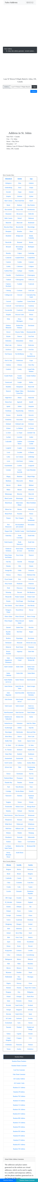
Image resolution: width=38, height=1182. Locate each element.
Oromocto (31, 570)
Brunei (19, 874)
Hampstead (19, 386)
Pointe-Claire (31, 597)
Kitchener (31, 424)
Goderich (8, 369)
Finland (8, 911)
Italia (8, 937)
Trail (8, 787)
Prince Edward (19, 616)
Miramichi (31, 489)
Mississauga (8, 494)
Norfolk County (19, 531)
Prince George (31, 616)
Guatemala (19, 920)
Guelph (19, 382)
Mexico (8, 968)
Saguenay (19, 651)
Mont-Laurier (8, 498)
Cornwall (8, 306)
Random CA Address (19, 1105)
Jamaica (30, 937)
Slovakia (30, 1009)
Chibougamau (20, 279)
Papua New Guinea (30, 987)
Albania (8, 865)
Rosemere (31, 647)
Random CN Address (19, 1122)
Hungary (19, 924)
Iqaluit (8, 406)
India (8, 928)
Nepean (8, 518)
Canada (19, 878)
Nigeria (8, 983)
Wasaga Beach (31, 806)
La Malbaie (19, 428)
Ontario (31, 566)
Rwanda (8, 1005)
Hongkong (9, 924)
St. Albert (8, 745)
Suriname (19, 1018)
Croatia (9, 887)
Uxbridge (8, 791)
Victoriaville (8, 806)
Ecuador (19, 898)
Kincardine (20, 419)
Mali (8, 963)
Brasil (8, 874)
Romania (18, 1001)
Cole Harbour (31, 841)
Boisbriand (31, 222)
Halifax (31, 382)
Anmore (31, 192)
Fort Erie (31, 349)
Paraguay (8, 992)
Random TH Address (19, 1149)
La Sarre (8, 432)
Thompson (20, 778)
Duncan (19, 336)
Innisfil (31, 402)
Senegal (8, 1009)
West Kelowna (8, 815)
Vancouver (8, 795)
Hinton (20, 397)
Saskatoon (19, 723)
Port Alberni (8, 605)
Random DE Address (19, 1131)
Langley (19, 448)
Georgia (8, 915)
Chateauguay (31, 275)
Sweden (30, 1018)
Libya (8, 955)
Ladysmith (8, 441)
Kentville (19, 415)
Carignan (31, 266)
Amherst (31, 183)
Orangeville (8, 570)
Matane (31, 481)
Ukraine (30, 1033)
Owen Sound (8, 579)
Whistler (31, 819)
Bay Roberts (31, 205)
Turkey (9, 1033)
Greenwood (8, 382)
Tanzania (8, 1027)
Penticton (31, 583)
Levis (8, 461)
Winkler (19, 833)
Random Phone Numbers (19, 1061)
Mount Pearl (8, 513)
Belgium (8, 869)
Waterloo (8, 811)
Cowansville (8, 310)
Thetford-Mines (8, 778)
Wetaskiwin (8, 819)
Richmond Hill (31, 846)
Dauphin (8, 314)
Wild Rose (8, 828)
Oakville (19, 561)
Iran (30, 928)
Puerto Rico (30, 996)
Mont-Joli (31, 494)
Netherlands (8, 977)
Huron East (8, 402)
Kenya (8, 946)
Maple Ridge (31, 476)
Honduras (30, 920)
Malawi (19, 959)
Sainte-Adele (19, 666)
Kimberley (8, 419)
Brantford (8, 236)
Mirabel (19, 489)
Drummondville (31, 332)
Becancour (20, 214)
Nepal (30, 972)
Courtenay (31, 306)
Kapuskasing (19, 411)
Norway (19, 983)
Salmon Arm (19, 717)
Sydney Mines (31, 763)
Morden (19, 509)
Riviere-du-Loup (31, 642)
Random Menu (19, 1057)
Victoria (31, 802)
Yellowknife (31, 837)
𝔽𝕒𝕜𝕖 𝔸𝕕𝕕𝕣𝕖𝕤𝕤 (11, 2)
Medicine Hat (19, 846)
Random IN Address (19, 1136)
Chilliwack (31, 279)
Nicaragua (30, 977)
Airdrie (19, 179)
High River (8, 397)
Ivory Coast (19, 937)
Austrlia (19, 865)
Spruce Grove (31, 741)
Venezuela (19, 1044)
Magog (8, 476)
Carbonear (20, 266)
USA (30, 1038)
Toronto (31, 782)
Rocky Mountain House (8, 855)
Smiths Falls (8, 741)
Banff (31, 200)
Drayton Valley (19, 332)
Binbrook (31, 218)
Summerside (19, 758)
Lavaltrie (19, 452)
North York (31, 542)
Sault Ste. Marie (31, 723)
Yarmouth (19, 837)
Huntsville (31, 397)
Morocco (30, 968)
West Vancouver (19, 815)
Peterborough (31, 588)
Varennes (19, 795)
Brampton (8, 231)
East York (31, 336)
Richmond (8, 642)
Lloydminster (8, 465)
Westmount (31, 815)
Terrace (8, 773)
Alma (19, 183)
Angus (19, 192)
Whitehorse (31, 824)
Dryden (8, 336)
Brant (31, 231)
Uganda (19, 1033)
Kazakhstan (30, 941)
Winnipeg (31, 833)
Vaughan (8, 802)
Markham (8, 481)
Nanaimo (19, 513)
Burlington (31, 246)
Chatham (8, 279)
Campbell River (19, 257)
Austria (30, 865)
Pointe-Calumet (19, 597)
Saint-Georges (31, 686)
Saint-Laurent (31, 699)
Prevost (31, 610)
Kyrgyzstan (8, 950)
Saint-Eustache (31, 680)
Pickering (8, 592)
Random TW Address (19, 1096)
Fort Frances (8, 354)
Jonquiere (31, 406)
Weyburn (19, 819)
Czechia (8, 891)
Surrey (31, 758)
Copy (34, 87)
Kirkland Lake (20, 424)
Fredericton (19, 360)
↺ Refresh (33, 91)
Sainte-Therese (19, 680)
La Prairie (31, 428)
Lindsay (31, 461)
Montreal (31, 498)
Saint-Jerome (8, 699)
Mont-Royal (8, 503)
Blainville (8, 222)
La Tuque (19, 432)
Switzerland (8, 1023)
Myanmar (8, 972)
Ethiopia (19, 906)
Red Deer (19, 632)
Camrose (8, 262)
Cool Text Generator (19, 1070)
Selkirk (20, 727)
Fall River (8, 349)
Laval (8, 452)
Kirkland (8, 424)
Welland (19, 811)
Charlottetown (20, 275)
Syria (18, 1023)
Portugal (19, 996)
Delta (8, 319)
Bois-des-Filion (8, 227)
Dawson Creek (19, 314)
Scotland (30, 1005)
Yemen (9, 1049)
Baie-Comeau (8, 200)
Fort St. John (8, 360)
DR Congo (8, 898)
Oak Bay (8, 561)
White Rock (8, 824)
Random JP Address (19, 1092)
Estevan (19, 345)
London (19, 465)
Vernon (20, 802)
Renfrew (8, 638)
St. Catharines (20, 745)
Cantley (8, 266)
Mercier (8, 485)
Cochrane (19, 290)
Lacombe (19, 437)
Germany (19, 915)
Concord (8, 301)
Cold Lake (31, 290)
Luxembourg (30, 955)
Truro (31, 787)
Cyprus (30, 887)
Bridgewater (19, 236)
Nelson (31, 513)
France (19, 911)
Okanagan (31, 561)
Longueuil (31, 465)
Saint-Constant (8, 666)
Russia (30, 1001)
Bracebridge (31, 227)
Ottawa (20, 575)
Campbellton (31, 257)
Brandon (19, 231)
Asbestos (19, 196)
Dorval (8, 332)
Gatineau (8, 365)
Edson (31, 341)
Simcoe (19, 736)
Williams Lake (20, 828)
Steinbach (19, 749)
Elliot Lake (8, 345)
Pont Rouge (19, 601)
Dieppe (31, 319)
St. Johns (31, 745)
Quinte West (19, 627)
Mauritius (30, 963)
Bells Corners (8, 218)
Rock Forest (19, 647)
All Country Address (19, 1079)
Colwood (19, 295)
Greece (9, 920)
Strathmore (31, 754)
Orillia (19, 570)
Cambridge (31, 253)
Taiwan (30, 1023)
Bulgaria (30, 874)
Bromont (19, 242)
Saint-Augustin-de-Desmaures (8, 660)
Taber (19, 767)
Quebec (31, 621)
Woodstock (8, 837)
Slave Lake (31, 736)
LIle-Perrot (20, 461)
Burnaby (8, 253)
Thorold (31, 778)
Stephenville (31, 749)
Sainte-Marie (31, 673)
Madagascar (8, 959)
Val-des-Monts (20, 791)
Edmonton (8, 341)
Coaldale (19, 284)
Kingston (31, 419)
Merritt (19, 485)
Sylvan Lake (8, 767)
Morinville (31, 509)
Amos (19, 187)
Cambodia (8, 878)
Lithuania (19, 955)
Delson (31, 314)
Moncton (19, 494)
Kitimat (8, 428)
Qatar (8, 1001)
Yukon (19, 841)
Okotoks (8, 566)
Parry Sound (8, 583)
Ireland (9, 933)
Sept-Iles (31, 727)
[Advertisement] (19, 25)
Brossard (8, 246)
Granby (19, 369)
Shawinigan (8, 732)
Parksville (31, 579)
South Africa (19, 1014)
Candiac (19, 262)
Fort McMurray (19, 354)
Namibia (19, 972)
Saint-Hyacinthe (19, 693)
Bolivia (19, 869)
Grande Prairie (8, 376)
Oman (30, 983)
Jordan (19, 941)
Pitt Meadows (31, 592)
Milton (8, 489)
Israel (30, 933)
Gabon (30, 911)
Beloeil (20, 218)
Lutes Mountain (31, 470)
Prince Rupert (8, 621)
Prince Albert (8, 616)
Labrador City (31, 432)
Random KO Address (19, 1114)
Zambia (19, 1049)
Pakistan (8, 987)
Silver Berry (8, 736)
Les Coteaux (19, 457)
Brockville (8, 242)
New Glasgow (20, 518)
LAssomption (31, 448)
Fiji (30, 906)
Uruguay (19, 1038)
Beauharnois (31, 209)
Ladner (31, 437)
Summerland (8, 758)
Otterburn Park (31, 575)
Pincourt (19, 592)
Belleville (31, 214)
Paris (19, 579)
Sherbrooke (19, 732)
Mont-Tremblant (31, 503)
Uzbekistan (8, 1044)
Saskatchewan (8, 723)
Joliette (20, 406)
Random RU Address (19, 1144)
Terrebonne (19, 773)
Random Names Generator (19, 1065)
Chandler (8, 275)
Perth (8, 588)
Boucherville (19, 227)
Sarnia (31, 717)
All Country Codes (19, 1083)
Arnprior (8, 196)
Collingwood (8, 295)
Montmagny (19, 498)
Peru (19, 992)
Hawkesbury (31, 391)
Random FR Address (19, 1127)
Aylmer (31, 196)
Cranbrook (20, 310)
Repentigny (19, 638)
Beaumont (8, 214)
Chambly (31, 271)
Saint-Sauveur (20, 712)
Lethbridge (31, 457)
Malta (19, 963)
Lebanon (19, 950)
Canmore (31, 262)
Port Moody (31, 605)
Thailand (19, 1027)
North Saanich (8, 542)
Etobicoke (31, 345)
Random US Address (19, 1100)
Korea (19, 946)
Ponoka (8, 601)
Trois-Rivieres (20, 787)
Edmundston (19, 341)
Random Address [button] (8, 1180)
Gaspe (31, 360)
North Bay (8, 535)
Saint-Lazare (8, 706)
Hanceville (31, 386)
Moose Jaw (8, 509)
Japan (8, 941)
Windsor (8, 833)
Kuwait (30, 946)
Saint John (31, 651)
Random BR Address (19, 1118)
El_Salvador (8, 902)
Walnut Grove (20, 806)
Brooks (31, 242)
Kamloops (8, 411)
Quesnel (8, 627)
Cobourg (8, 290)
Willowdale (31, 828)
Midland (31, 485)
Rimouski (19, 642)
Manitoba (19, 476)
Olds (19, 566)
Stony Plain (8, 754)
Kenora (8, 415)
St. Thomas (8, 749)
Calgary (19, 253)
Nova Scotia (19, 555)
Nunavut (31, 555)
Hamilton (8, 386)
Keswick (31, 415)
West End (31, 811)
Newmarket (31, 524)
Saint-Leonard (20, 706)
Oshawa (8, 575)
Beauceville (19, 209)
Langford (8, 448)
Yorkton (8, 841)
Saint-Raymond (8, 712)
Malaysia (30, 959)
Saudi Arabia (19, 1005)
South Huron (19, 852)
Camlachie (8, 257)
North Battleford (31, 531)
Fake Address (8, 49)
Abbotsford (8, 179)
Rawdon (31, 627)
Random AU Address (19, 1087)
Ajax (31, 179)
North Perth (31, 535)
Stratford (19, 754)
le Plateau (31, 452)
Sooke (19, 741)
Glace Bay (31, 365)
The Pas (31, 773)
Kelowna (31, 411)
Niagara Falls (8, 531)
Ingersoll (19, 402)
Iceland (30, 924)
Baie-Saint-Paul (19, 200)
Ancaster (8, 192)
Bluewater (19, 222)
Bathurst (19, 205)
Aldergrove (8, 183)
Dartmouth (31, 310)
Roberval (8, 647)
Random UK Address (19, 1109)
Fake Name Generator (19, 1074)
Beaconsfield (8, 209)
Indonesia (19, 928)
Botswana (30, 869)
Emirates (19, 902)
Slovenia (8, 1014)
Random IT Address (19, 1140)
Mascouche (19, 481)
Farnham (19, 349)
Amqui (31, 187)
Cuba (19, 887)
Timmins (19, 782)
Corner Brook (31, 301)
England (30, 902)
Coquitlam (20, 301)
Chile (30, 878)
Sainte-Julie (19, 673)
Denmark (19, 891)
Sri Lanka (8, 1018)
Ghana (30, 915)
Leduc (8, 457)
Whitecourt (20, 824)
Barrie (8, 205)
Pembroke (19, 583)
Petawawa (19, 588)
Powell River (19, 610)
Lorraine (8, 470)
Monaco (19, 968)
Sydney (19, 763)
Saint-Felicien (8, 686)
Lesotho (30, 950)
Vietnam (30, 1044)
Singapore (19, 1009)
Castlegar (19, 271)
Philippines (30, 992)
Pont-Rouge (31, 601)
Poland (9, 996)
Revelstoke (31, 638)
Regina (31, 632)
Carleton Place (8, 271)
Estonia (8, 906)
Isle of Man (19, 933)
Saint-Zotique (31, 712)
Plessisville (8, 597)
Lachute (8, 437)
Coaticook (31, 284)
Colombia (19, 882)
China (8, 882)
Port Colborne (20, 605)
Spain (30, 1014)
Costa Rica (30, 882)
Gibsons (19, 365)
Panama (19, 987)
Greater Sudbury (31, 376)
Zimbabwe (30, 1049)
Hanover (8, 391)
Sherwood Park (31, 732)
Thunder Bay (8, 782)
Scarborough (8, 727)
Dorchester (31, 325)
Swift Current (8, 763)
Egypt (30, 898)
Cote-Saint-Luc (19, 306)
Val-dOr (31, 791)
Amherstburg (8, 187)
